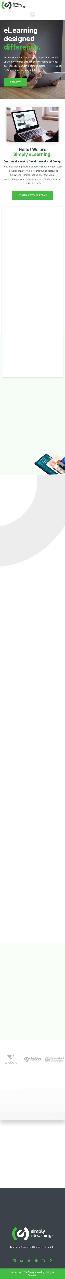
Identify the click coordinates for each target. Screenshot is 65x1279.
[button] (32, 14)
